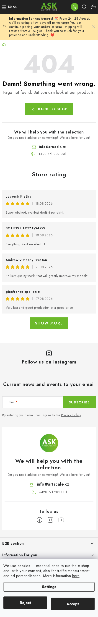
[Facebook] (39, 520)
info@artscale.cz (52, 146)
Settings (49, 586)
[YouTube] (61, 520)
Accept (73, 604)
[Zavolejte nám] (74, 7)
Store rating (49, 174)
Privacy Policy (71, 415)
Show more (49, 323)
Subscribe (79, 402)
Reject (25, 602)
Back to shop (52, 109)
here (76, 575)
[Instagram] (50, 520)
